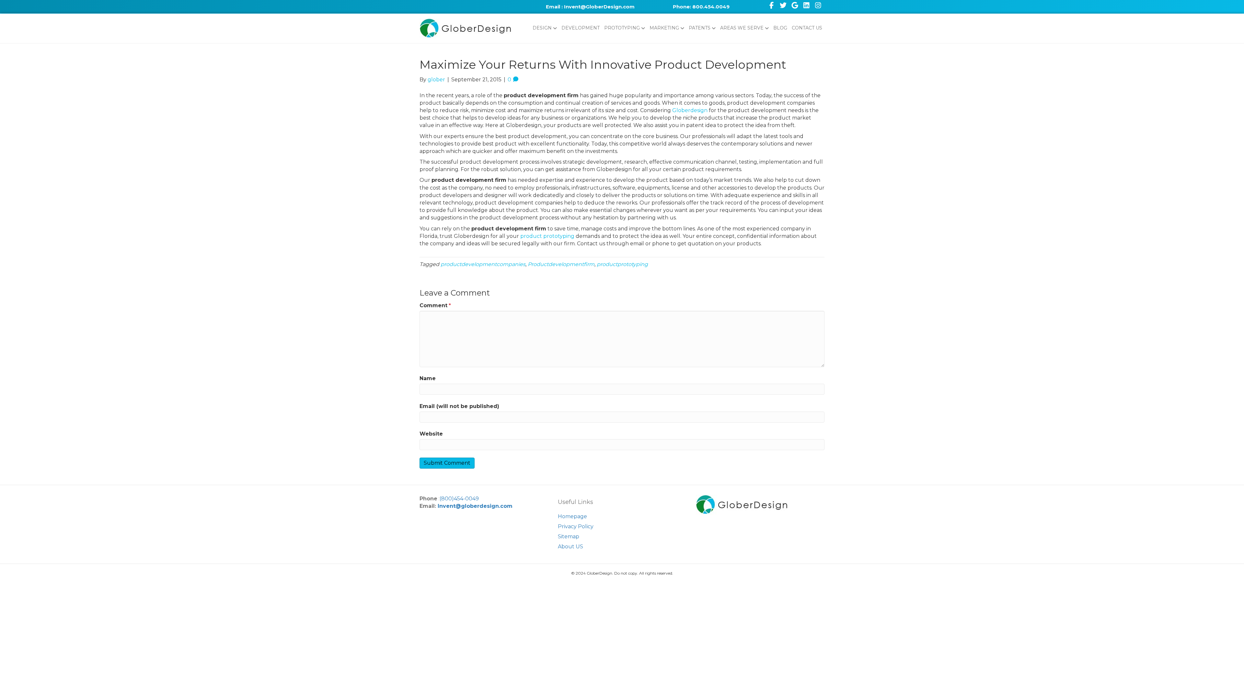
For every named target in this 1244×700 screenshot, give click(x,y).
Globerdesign (690, 110)
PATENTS (699, 28)
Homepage (572, 516)
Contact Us (807, 28)
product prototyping (547, 236)
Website (431, 434)
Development (580, 28)
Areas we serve (742, 28)
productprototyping (622, 264)
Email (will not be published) (459, 406)
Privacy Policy (575, 526)
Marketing (664, 28)
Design (542, 28)
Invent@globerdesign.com (475, 506)
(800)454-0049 (459, 499)
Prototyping (622, 28)
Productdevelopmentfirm (561, 264)
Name (428, 378)
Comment (435, 305)
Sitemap (568, 536)
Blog (780, 28)
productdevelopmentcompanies (483, 264)
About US (570, 546)
